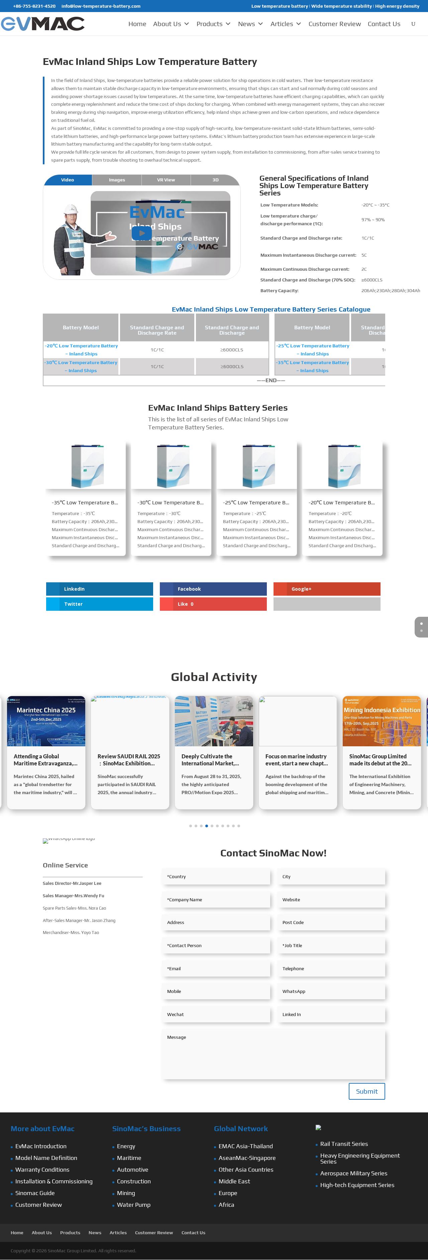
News (246, 23)
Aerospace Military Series (354, 1173)
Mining (126, 1192)
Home (137, 23)
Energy (126, 1146)
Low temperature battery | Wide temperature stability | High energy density (335, 6)
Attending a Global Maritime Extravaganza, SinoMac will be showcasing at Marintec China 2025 (43, 760)
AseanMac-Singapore (247, 1157)
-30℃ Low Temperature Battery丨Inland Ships (193, 502)
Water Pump (133, 1204)
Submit (367, 1091)
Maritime (129, 1157)
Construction (134, 1181)
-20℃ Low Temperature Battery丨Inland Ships (364, 502)
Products (210, 23)
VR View (166, 179)
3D (216, 179)
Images (117, 179)
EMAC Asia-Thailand (246, 1146)
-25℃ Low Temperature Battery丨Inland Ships (278, 502)
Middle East (234, 1181)
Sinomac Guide (35, 1192)
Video (67, 179)
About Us (167, 23)
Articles (282, 23)
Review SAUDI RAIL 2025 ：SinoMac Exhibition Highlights (129, 760)
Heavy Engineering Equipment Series (360, 1158)
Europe (228, 1192)
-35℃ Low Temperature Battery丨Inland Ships (107, 502)
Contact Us (384, 23)
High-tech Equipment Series (357, 1184)
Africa (226, 1204)
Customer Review (335, 23)
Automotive (132, 1169)
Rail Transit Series (344, 1143)
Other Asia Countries (246, 1169)
